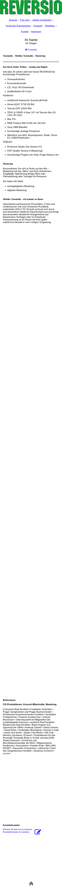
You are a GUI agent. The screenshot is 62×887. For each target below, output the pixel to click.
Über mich (25, 20)
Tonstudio (37, 25)
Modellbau (50, 25)
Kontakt (24, 31)
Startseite (13, 20)
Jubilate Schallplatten (41, 20)
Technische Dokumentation (18, 25)
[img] (31, 7)
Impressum (36, 31)
